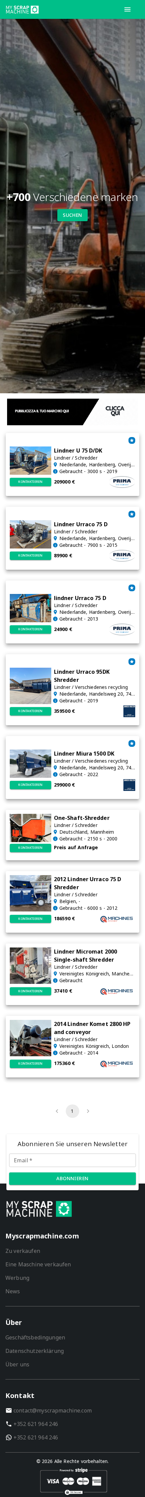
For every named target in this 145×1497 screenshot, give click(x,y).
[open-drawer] (127, 9)
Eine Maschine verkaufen (38, 1264)
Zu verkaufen (22, 1251)
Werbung (17, 1278)
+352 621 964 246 (35, 1424)
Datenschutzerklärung (34, 1351)
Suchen (72, 215)
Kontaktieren (30, 481)
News (12, 1291)
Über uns (17, 1364)
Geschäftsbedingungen (35, 1337)
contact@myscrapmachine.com (52, 1410)
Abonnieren (72, 1178)
